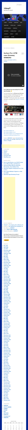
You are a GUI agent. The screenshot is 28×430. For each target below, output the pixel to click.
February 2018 (7, 323)
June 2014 (6, 376)
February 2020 (7, 294)
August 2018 (6, 315)
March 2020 (6, 292)
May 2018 (6, 318)
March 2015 (6, 364)
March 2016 (6, 347)
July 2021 (6, 268)
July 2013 (6, 392)
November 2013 (7, 386)
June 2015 (6, 359)
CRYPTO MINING (7, 28)
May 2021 (6, 271)
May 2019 (6, 307)
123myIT (7, 8)
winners (5, 140)
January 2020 (7, 295)
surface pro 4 (18, 139)
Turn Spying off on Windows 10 (16, 225)
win (22, 139)
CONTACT (6, 33)
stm (10, 139)
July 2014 (6, 374)
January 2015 (7, 365)
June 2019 (6, 306)
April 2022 (6, 258)
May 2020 (6, 289)
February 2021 (7, 276)
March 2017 (6, 333)
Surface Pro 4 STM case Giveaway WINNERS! (10, 55)
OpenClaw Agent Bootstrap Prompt (11, 174)
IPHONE (10, 22)
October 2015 (7, 353)
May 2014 (6, 377)
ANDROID (16, 22)
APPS (19, 31)
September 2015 (7, 354)
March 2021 (6, 274)
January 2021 (7, 277)
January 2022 (7, 261)
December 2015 (7, 350)
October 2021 (7, 264)
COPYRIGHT (6, 36)
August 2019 (6, 303)
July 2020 (6, 286)
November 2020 (7, 280)
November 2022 (7, 250)
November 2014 (7, 368)
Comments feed (7, 155)
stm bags (13, 139)
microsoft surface (19, 138)
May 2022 (6, 256)
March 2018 (6, 321)
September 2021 (7, 265)
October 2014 (7, 370)
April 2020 (6, 291)
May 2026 (6, 245)
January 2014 (7, 383)
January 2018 (7, 324)
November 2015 (7, 351)
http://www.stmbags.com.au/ (10, 132)
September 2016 (7, 339)
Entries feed (6, 154)
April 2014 (6, 379)
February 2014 (7, 382)
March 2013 (6, 398)
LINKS (16, 33)
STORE (12, 36)
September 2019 (7, 301)
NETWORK (6, 31)
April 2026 (6, 247)
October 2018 (7, 312)
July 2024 (6, 248)
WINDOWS (6, 25)
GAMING (19, 25)
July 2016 (6, 342)
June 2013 (6, 394)
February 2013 (7, 400)
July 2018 (6, 317)
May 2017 (6, 330)
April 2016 (6, 345)
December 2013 (7, 385)
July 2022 (6, 255)
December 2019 (7, 297)
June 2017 (6, 329)
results (7, 139)
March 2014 (6, 380)
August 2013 (6, 391)
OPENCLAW (12, 25)
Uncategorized (7, 416)
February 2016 (7, 348)
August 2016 (6, 341)
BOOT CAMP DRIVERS (12, 229)
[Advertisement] (14, 42)
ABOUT (11, 33)
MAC (21, 22)
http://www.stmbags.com (9, 130)
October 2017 (7, 327)
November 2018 (7, 311)
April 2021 (6, 273)
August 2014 (6, 373)
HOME (5, 22)
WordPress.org (7, 157)
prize (5, 139)
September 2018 (7, 314)
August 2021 (6, 267)
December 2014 (7, 367)
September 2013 (7, 389)
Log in (5, 152)
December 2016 (7, 335)
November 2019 (7, 298)
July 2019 (6, 304)
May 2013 (6, 395)
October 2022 (7, 251)
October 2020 (7, 282)
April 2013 (6, 397)
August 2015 (6, 356)
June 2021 (6, 270)
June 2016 (6, 344)
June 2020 (6, 288)
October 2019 (7, 300)
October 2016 (7, 338)
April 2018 (6, 320)
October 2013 (7, 388)
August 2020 (6, 285)
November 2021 (7, 262)
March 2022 (6, 259)
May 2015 (6, 361)
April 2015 (6, 362)
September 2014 (7, 371)
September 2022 (7, 253)
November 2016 (7, 336)
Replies (9, 140)
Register (5, 151)
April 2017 (6, 332)
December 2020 (7, 279)
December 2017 (7, 326)
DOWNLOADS (13, 31)
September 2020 (7, 283)
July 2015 (6, 357)
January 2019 (7, 309)
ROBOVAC (15, 28)
